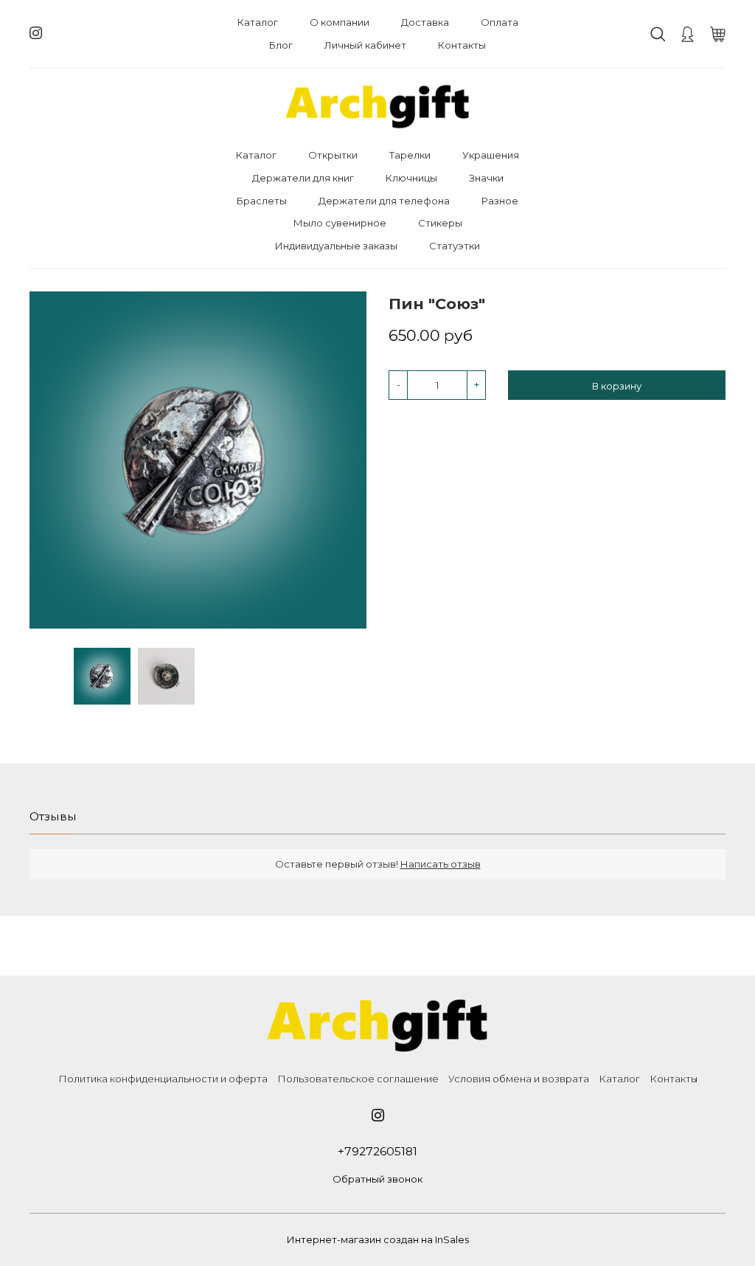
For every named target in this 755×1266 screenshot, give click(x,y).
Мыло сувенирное (339, 223)
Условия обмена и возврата (518, 1079)
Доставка (425, 22)
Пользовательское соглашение (358, 1079)
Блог (281, 45)
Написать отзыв (440, 864)
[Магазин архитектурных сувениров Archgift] (377, 106)
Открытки (333, 155)
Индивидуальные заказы (336, 246)
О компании (339, 22)
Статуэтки (454, 246)
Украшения (490, 155)
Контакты (462, 45)
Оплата (499, 22)
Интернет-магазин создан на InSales (378, 1239)
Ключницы (411, 178)
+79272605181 (377, 1151)
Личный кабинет (365, 45)
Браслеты (262, 201)
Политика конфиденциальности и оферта (163, 1079)
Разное (499, 201)
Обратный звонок (377, 1179)
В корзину (616, 386)
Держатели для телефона (384, 201)
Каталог (257, 22)
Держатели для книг (303, 178)
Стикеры (440, 223)
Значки (486, 178)
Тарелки (410, 155)
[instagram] (35, 33)
